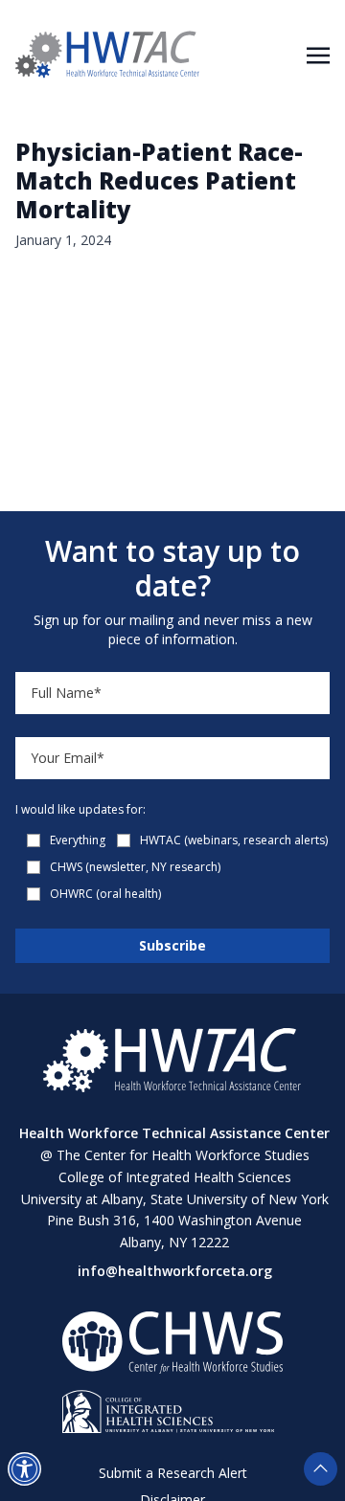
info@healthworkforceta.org (175, 1271)
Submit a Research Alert (173, 1473)
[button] (24, 1469)
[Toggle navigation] (318, 53)
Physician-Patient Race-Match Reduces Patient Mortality (159, 180)
